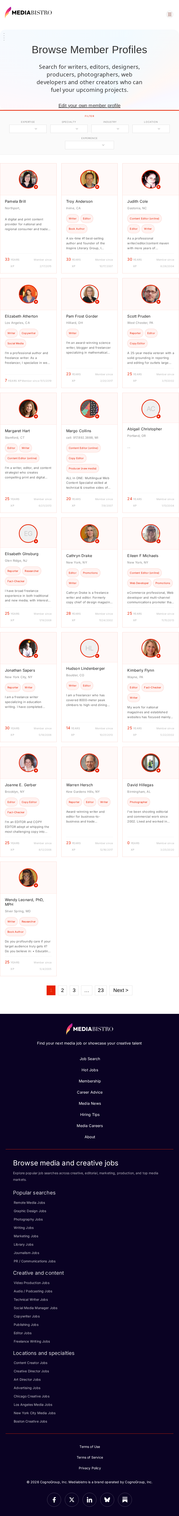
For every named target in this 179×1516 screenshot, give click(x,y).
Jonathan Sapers (20, 670)
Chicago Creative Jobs (31, 1396)
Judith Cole (137, 201)
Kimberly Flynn (140, 670)
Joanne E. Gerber (20, 785)
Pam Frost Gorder (82, 316)
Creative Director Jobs (31, 1371)
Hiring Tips (90, 1114)
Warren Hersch (79, 785)
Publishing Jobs (26, 1325)
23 (100, 990)
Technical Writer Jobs (31, 1299)
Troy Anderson (79, 201)
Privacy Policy (90, 1468)
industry (110, 121)
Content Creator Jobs (31, 1363)
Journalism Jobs (26, 1253)
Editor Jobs (22, 1333)
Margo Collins (78, 430)
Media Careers (90, 1125)
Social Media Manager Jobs (36, 1308)
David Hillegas (140, 785)
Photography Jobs (28, 1219)
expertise (28, 121)
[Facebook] (54, 1500)
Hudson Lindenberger (85, 668)
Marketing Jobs (26, 1236)
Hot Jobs (90, 1070)
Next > (120, 990)
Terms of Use (89, 1447)
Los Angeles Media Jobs (33, 1405)
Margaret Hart (17, 430)
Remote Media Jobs (29, 1202)
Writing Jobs (24, 1228)
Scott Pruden (138, 316)
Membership (90, 1081)
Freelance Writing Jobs (32, 1341)
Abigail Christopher (144, 429)
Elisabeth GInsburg (21, 553)
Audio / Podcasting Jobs (33, 1291)
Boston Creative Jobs (30, 1421)
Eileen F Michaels (142, 555)
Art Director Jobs (27, 1379)
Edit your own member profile (89, 105)
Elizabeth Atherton (21, 316)
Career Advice (90, 1092)
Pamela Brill (15, 201)
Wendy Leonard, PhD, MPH (24, 902)
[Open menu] (169, 14)
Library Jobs (23, 1244)
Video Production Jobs (31, 1283)
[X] (72, 1500)
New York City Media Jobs (34, 1413)
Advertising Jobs (27, 1388)
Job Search (90, 1058)
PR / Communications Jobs (34, 1261)
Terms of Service (90, 1457)
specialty (69, 121)
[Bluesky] (107, 1500)
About (90, 1137)
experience (89, 138)
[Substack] (125, 1500)
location (151, 121)
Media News (90, 1103)
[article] (28, 218)
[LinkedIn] (89, 1500)
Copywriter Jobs (27, 1316)
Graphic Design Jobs (30, 1211)
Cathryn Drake (79, 555)
